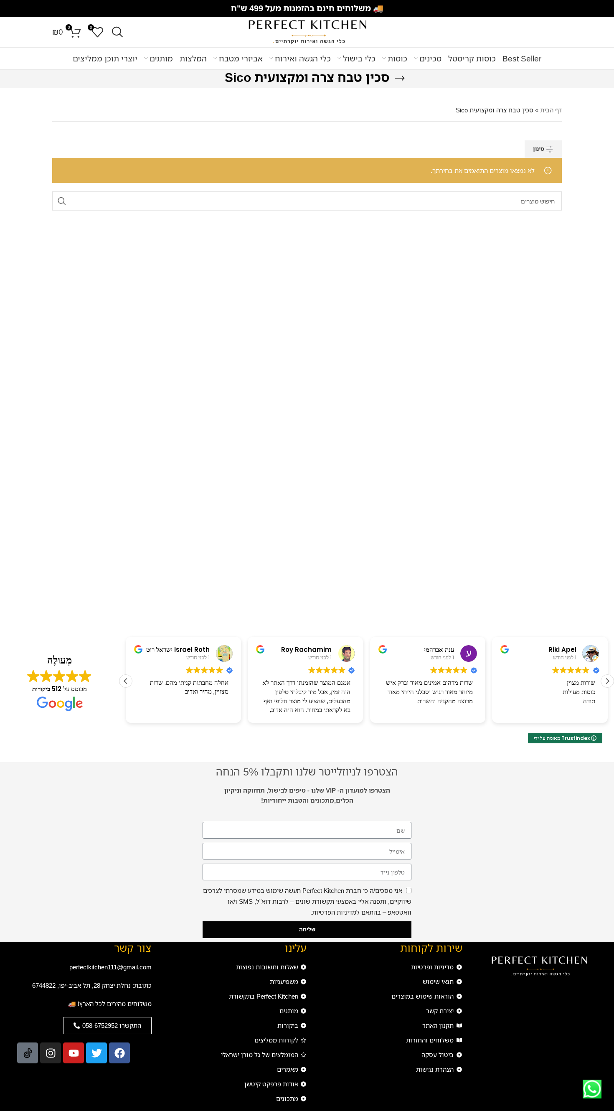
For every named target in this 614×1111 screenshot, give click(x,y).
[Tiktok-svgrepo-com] (27, 1052)
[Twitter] (96, 1052)
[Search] (117, 32)
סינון (538, 149)
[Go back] (399, 78)
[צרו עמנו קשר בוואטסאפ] (592, 1089)
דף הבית (551, 110)
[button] (607, 681)
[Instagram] (50, 1052)
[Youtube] (73, 1052)
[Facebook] (119, 1052)
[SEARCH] (61, 201)
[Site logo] (307, 31)
